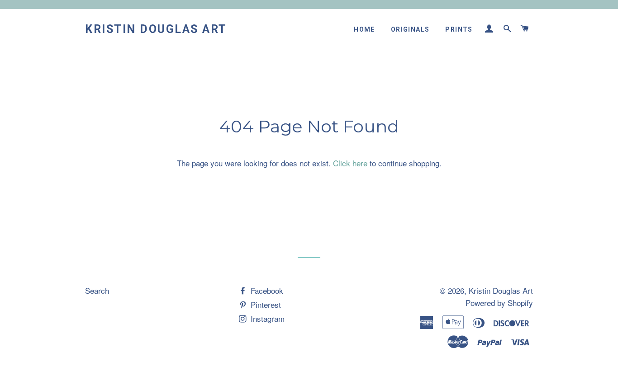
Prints (458, 29)
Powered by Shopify (499, 302)
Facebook (265, 290)
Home (364, 29)
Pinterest (264, 304)
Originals (410, 29)
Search (97, 290)
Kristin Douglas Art (156, 29)
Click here (350, 163)
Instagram (266, 318)
